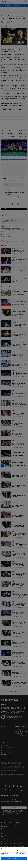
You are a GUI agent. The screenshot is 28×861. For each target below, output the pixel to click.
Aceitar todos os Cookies (14, 858)
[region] (14, 854)
